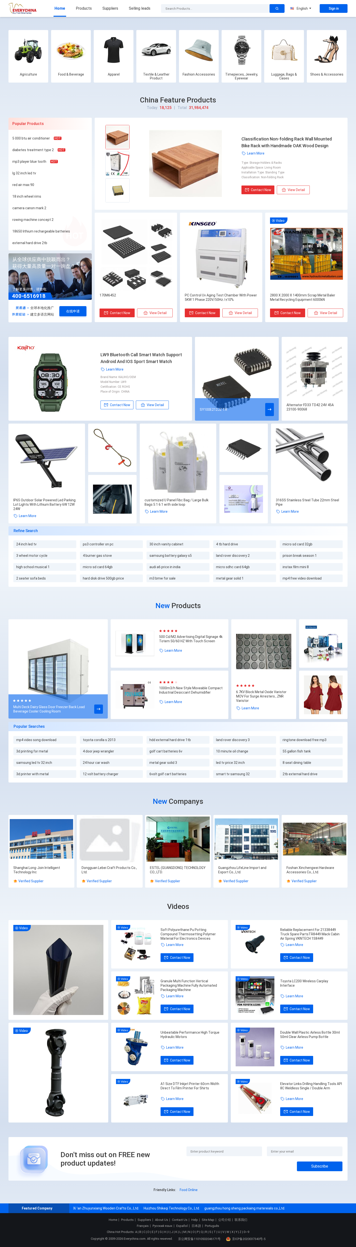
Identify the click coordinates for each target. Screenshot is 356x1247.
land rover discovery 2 (233, 556)
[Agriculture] (28, 50)
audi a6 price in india (164, 567)
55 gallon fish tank (297, 751)
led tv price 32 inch (230, 763)
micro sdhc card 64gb (233, 567)
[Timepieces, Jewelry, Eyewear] (241, 50)
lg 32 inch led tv (24, 173)
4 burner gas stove (97, 556)
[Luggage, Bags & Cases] (284, 50)
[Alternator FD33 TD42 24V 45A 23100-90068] (314, 370)
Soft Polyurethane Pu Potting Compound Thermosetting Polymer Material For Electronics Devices (188, 934)
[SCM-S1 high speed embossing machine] (323, 644)
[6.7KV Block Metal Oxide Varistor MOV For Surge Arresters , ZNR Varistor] (263, 651)
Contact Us (179, 1219)
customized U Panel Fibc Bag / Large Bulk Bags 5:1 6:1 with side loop (177, 502)
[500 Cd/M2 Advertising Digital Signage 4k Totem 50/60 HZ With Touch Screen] (137, 643)
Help (194, 1219)
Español (182, 1225)
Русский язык (162, 1225)
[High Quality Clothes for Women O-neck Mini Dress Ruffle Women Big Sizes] (323, 695)
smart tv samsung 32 (233, 774)
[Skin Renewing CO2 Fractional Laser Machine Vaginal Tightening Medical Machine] (243, 499)
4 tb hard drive (227, 544)
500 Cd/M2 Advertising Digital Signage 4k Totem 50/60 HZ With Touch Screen (191, 639)
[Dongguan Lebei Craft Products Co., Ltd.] (110, 839)
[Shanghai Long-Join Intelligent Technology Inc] (41, 839)
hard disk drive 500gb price (103, 578)
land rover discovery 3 (233, 740)
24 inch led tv (26, 544)
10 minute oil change (232, 751)
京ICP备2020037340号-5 (248, 1239)
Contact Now (261, 190)
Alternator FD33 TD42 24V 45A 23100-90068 (310, 407)
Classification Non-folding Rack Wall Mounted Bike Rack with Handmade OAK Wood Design (286, 142)
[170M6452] (136, 254)
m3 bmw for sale (162, 578)
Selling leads (139, 8)
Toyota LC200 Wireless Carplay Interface (304, 983)
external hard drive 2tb (29, 243)
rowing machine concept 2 (33, 220)
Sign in (334, 8)
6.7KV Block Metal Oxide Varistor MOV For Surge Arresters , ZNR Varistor (261, 696)
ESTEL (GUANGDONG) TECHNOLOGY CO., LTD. (178, 870)
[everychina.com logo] (23, 8)
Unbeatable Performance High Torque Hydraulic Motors (190, 1034)
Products (84, 8)
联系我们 (241, 1219)
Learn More (255, 153)
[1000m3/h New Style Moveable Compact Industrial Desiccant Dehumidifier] (137, 694)
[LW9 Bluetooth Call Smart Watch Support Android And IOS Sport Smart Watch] (57, 379)
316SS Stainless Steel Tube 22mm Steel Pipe (307, 502)
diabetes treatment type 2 (33, 150)
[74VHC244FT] (243, 448)
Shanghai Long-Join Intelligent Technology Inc (36, 870)
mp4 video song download (36, 740)
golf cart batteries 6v (165, 751)
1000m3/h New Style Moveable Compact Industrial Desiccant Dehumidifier (191, 690)
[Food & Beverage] (71, 50)
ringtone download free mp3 (304, 740)
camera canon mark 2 (29, 208)
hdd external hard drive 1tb (170, 740)
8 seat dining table (297, 763)
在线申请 (73, 311)
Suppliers (110, 8)
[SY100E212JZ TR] (237, 379)
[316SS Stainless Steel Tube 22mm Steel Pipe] (309, 462)
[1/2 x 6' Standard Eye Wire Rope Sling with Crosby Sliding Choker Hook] (112, 448)
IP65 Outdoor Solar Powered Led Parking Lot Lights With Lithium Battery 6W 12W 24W (44, 504)
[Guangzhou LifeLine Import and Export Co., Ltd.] (246, 839)
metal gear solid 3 (163, 763)
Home (59, 8)
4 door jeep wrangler (98, 751)
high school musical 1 (33, 567)
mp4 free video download (302, 578)
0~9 (246, 1232)
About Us (161, 1219)
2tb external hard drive (300, 774)
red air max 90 (23, 185)
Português (212, 1225)
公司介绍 (224, 1219)
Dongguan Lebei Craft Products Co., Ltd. (109, 870)
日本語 (196, 1225)
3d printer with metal (32, 774)
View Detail (296, 190)
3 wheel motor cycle (31, 556)
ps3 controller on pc (98, 544)
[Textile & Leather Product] (156, 50)
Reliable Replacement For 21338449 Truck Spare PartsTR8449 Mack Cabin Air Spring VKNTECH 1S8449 (310, 934)
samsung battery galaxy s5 (170, 556)
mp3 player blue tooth (29, 161)
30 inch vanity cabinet (166, 544)
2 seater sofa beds (31, 578)
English (302, 8)
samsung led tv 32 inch (34, 763)
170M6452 (108, 295)
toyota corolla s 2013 (99, 740)
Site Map (208, 1219)
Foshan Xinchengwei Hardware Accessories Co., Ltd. (310, 870)
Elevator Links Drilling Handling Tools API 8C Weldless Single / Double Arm (311, 1086)
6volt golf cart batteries (167, 774)
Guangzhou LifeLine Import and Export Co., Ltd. (242, 870)
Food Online (189, 1190)
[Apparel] (113, 50)
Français (143, 1225)
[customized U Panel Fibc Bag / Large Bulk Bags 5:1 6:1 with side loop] (178, 462)
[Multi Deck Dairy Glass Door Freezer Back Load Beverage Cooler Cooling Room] (58, 669)
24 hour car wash (96, 763)
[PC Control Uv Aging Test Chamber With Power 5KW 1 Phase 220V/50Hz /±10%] (221, 254)
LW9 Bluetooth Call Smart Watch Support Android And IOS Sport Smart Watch (141, 358)
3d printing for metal (32, 751)
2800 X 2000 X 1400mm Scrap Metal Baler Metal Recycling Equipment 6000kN (302, 297)
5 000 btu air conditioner (31, 138)
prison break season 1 (300, 556)
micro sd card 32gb (297, 544)
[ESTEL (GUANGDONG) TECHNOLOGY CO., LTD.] (178, 839)
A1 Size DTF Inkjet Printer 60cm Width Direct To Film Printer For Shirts (190, 1086)
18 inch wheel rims (26, 196)
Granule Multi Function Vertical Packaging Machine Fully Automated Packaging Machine (189, 985)
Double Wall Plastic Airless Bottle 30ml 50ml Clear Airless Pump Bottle (310, 1034)
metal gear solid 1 (230, 578)
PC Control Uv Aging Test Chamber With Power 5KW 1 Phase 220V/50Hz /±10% (221, 297)
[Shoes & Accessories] (327, 50)
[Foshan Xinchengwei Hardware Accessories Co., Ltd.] (315, 839)
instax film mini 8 (296, 567)
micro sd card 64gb (98, 567)
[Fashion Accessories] (199, 50)
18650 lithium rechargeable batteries (41, 231)
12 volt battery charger (100, 774)
